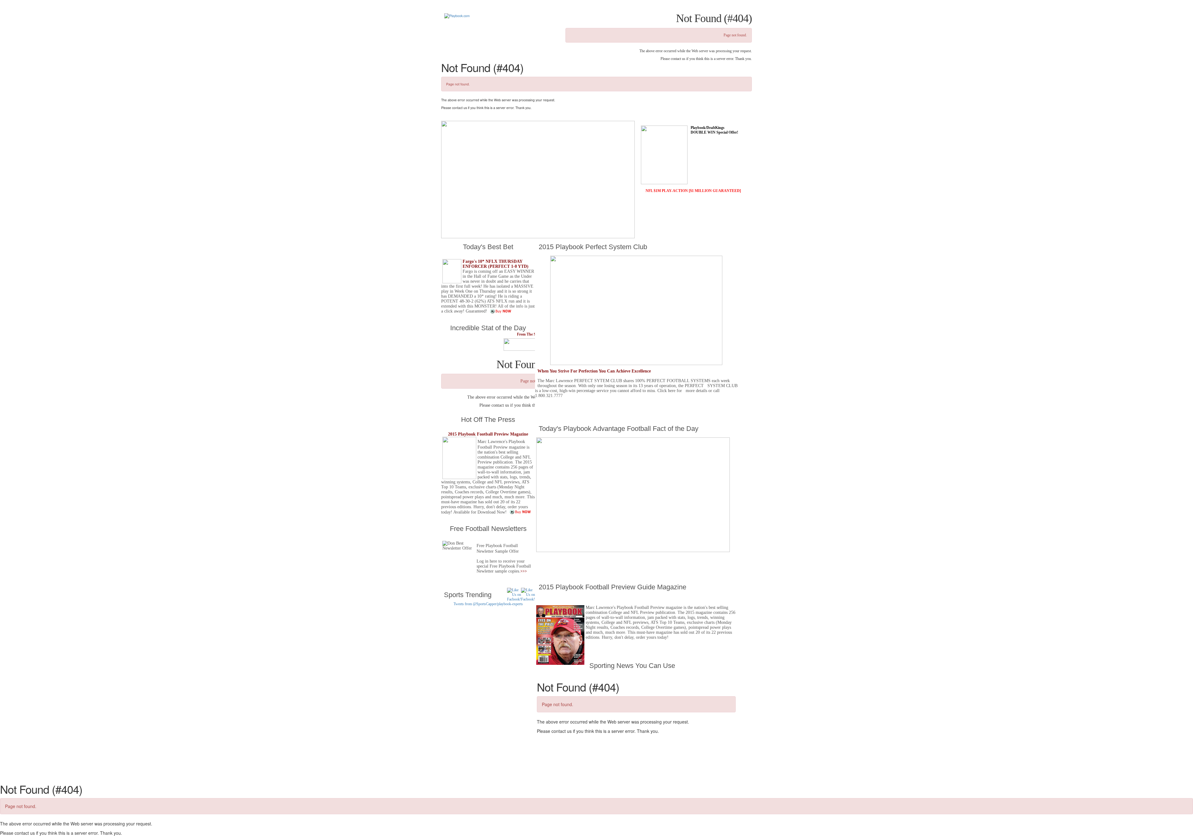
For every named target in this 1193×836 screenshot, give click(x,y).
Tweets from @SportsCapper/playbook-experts (488, 604)
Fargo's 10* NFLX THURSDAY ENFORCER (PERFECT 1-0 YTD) (495, 264)
